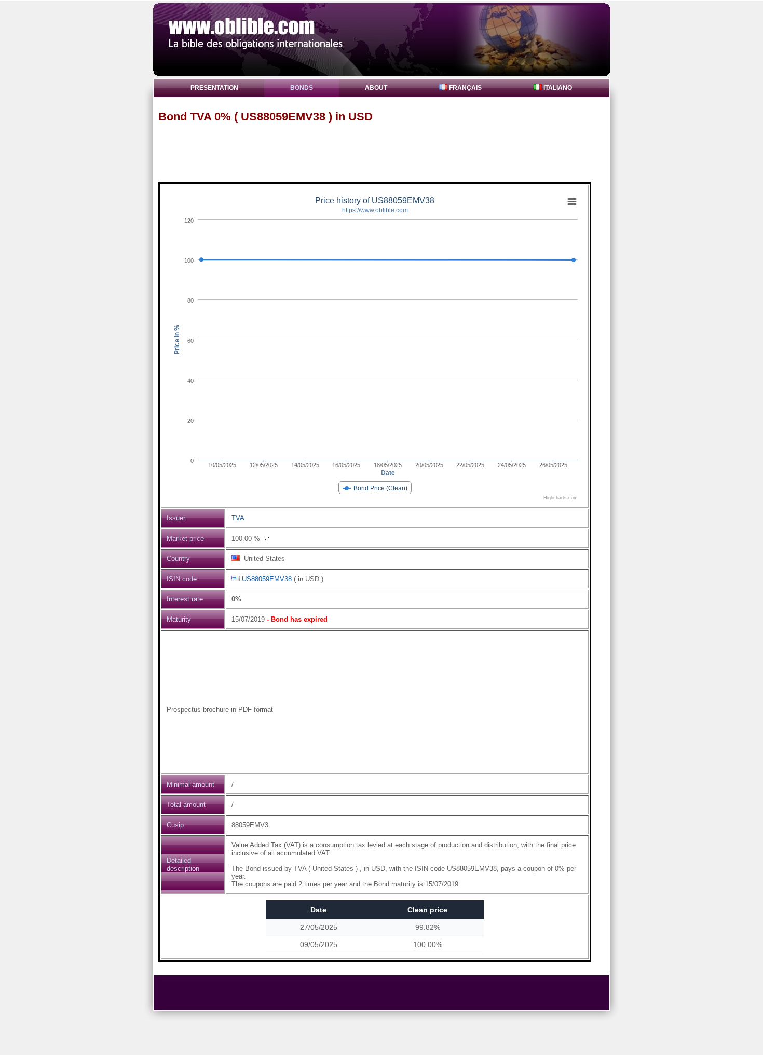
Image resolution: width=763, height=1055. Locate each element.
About (376, 87)
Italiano (557, 87)
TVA (237, 518)
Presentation (214, 87)
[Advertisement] (386, 152)
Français (464, 87)
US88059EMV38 (267, 579)
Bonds (301, 87)
